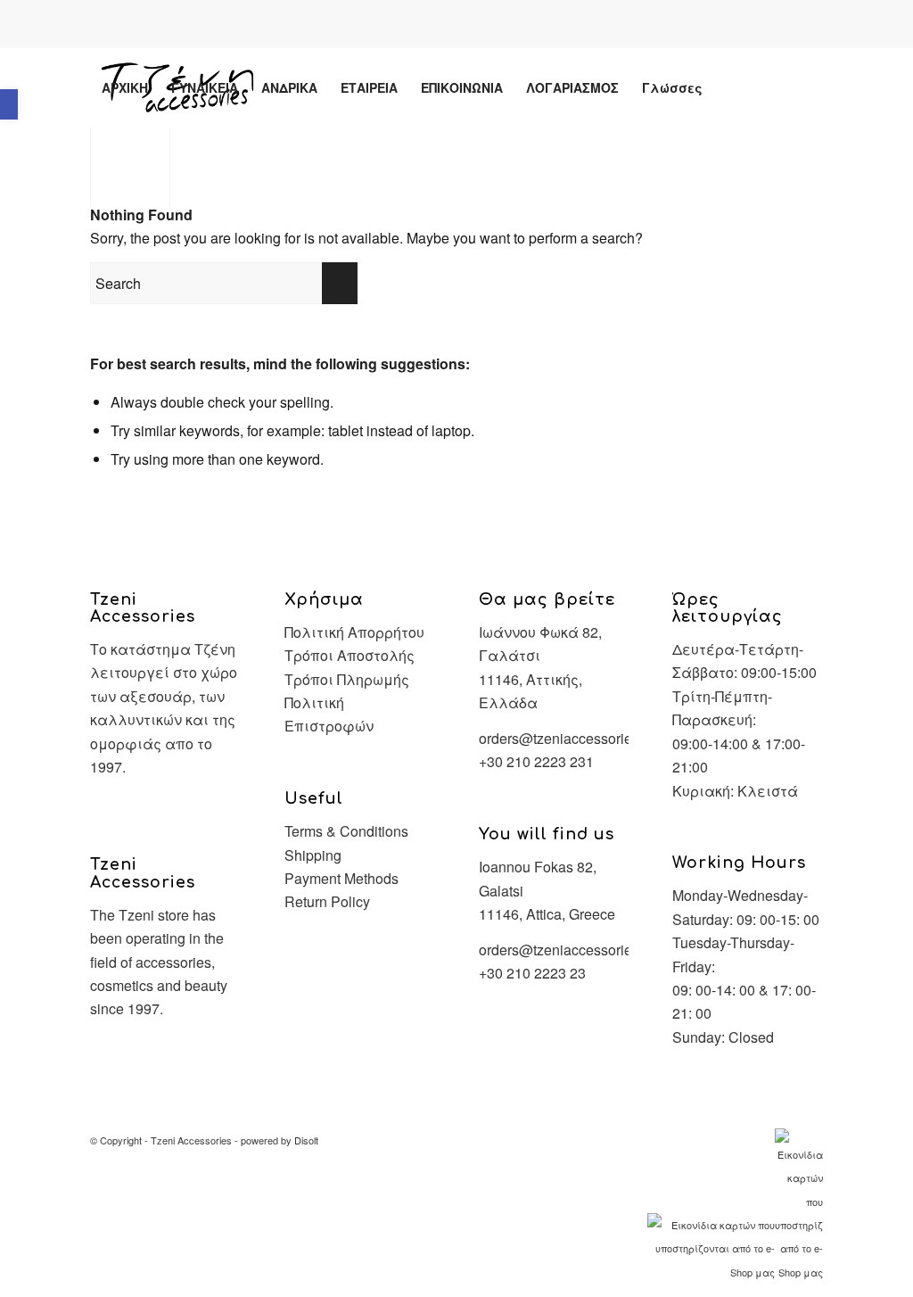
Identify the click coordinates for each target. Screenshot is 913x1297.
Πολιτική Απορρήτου (354, 632)
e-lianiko (474, 26)
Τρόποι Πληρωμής (346, 679)
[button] (9, 104)
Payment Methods (341, 878)
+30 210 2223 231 (536, 761)
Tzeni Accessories (191, 1140)
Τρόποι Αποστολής (349, 655)
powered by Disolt (279, 1140)
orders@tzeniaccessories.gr (567, 738)
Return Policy (327, 901)
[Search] (730, 87)
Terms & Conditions (346, 831)
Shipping (312, 855)
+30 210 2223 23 (532, 972)
